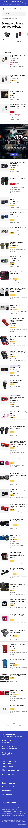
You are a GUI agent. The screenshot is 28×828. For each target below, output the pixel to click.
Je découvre (14, 154)
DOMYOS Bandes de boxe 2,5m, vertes (17, 257)
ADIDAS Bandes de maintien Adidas (18, 706)
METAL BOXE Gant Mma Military (16, 242)
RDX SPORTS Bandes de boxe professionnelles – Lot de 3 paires (18, 338)
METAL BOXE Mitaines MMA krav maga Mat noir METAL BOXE (17, 178)
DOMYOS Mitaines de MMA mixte (17, 76)
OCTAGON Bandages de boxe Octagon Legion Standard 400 (18, 506)
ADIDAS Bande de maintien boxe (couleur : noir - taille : (18, 569)
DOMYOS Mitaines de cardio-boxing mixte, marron (18, 56)
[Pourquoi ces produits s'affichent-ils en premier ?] (2, 52)
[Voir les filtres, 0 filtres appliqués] (4, 48)
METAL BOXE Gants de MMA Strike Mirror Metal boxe (18, 427)
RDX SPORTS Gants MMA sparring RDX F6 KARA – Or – (18, 583)
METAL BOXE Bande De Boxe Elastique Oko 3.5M (18, 675)
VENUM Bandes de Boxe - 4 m (18, 459)
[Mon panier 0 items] (24, 9)
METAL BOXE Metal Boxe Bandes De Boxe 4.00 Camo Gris (18, 475)
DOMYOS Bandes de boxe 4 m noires (18, 198)
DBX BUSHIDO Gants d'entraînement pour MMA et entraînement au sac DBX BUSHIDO (18, 555)
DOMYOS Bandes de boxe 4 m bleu (18, 213)
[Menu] (3, 9)
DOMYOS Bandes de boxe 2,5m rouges (17, 397)
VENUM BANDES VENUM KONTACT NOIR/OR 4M (16, 90)
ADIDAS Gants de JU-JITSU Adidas (17, 645)
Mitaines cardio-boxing (18, 40)
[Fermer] (25, 3)
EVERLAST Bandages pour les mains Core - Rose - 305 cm (18, 615)
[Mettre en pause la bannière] (22, 3)
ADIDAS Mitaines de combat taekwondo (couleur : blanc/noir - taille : (18, 289)
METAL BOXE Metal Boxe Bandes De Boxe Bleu (17, 534)
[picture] (4, 59)
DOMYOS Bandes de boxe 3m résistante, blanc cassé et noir (18, 228)
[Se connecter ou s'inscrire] (21, 9)
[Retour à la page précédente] (8, 724)
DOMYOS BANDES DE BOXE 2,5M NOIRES (17, 163)
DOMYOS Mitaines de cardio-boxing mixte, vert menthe (18, 105)
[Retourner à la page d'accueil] (12, 9)
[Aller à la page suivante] (20, 724)
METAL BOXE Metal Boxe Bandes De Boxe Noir (17, 520)
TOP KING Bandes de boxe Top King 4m (18, 412)
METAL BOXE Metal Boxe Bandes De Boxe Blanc (17, 304)
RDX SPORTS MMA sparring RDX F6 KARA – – (18, 272)
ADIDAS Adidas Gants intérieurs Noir (16, 381)
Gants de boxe (7, 39)
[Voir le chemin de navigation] (2, 18)
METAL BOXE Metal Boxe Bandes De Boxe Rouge (17, 689)
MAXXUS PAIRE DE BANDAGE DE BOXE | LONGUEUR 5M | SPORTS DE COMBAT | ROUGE (18, 443)
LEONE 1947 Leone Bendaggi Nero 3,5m (18, 490)
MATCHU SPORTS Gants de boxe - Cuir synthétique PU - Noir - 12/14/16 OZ (18, 630)
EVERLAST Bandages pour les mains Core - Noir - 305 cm (18, 600)
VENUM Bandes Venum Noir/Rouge (16, 368)
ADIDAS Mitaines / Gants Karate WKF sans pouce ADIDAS (17, 320)
